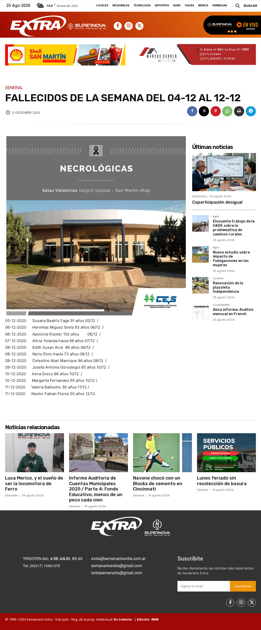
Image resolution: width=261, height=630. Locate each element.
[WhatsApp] (227, 111)
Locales (218, 278)
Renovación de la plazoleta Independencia (228, 287)
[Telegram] (251, 111)
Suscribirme (242, 586)
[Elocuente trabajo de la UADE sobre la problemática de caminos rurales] (200, 223)
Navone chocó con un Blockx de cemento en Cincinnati (157, 483)
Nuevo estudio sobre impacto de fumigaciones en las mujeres (231, 258)
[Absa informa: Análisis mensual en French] (200, 311)
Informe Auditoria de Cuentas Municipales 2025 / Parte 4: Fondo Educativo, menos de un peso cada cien (95, 489)
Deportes (11, 495)
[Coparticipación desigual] (224, 172)
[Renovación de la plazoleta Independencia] (200, 285)
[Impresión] (239, 111)
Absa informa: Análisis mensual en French (233, 311)
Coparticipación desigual (217, 202)
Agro (216, 216)
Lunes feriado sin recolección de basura (222, 480)
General (14, 88)
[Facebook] (118, 26)
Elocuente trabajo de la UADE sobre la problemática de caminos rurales (234, 227)
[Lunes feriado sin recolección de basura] (226, 452)
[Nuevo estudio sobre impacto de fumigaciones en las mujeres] (200, 254)
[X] (139, 26)
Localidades (221, 304)
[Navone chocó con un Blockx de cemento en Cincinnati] (162, 452)
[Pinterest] (216, 111)
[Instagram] (128, 26)
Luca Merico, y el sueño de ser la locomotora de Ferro (34, 483)
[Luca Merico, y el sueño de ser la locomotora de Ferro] (34, 452)
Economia (199, 196)
